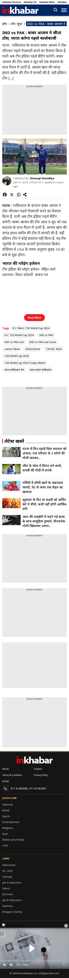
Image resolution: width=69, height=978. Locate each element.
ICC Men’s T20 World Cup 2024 (31, 328)
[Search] (55, 10)
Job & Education (12, 882)
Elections (7, 894)
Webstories (9, 865)
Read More (34, 317)
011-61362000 (19, 788)
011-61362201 (37, 788)
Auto (5, 833)
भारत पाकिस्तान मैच (14, 370)
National (7, 804)
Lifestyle (7, 876)
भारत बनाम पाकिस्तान (40, 370)
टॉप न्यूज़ (16, 24)
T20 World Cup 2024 (16, 356)
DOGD (5, 781)
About (5, 768)
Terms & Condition (12, 775)
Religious (7, 828)
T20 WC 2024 (54, 349)
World (5, 810)
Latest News (12, 349)
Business (7, 906)
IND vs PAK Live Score (42, 342)
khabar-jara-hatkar (13, 839)
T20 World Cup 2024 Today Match (24, 363)
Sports (6, 816)
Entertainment (11, 822)
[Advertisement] (34, 111)
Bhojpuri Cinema (12, 911)
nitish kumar (32, 349)
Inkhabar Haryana (11, 2)
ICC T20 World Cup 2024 (19, 335)
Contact (38, 768)
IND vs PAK (46, 335)
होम (4, 24)
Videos (6, 888)
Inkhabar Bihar (47, 2)
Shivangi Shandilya (42, 178)
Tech (5, 845)
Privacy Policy (41, 775)
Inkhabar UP (30, 2)
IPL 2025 (7, 871)
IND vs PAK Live (14, 342)
